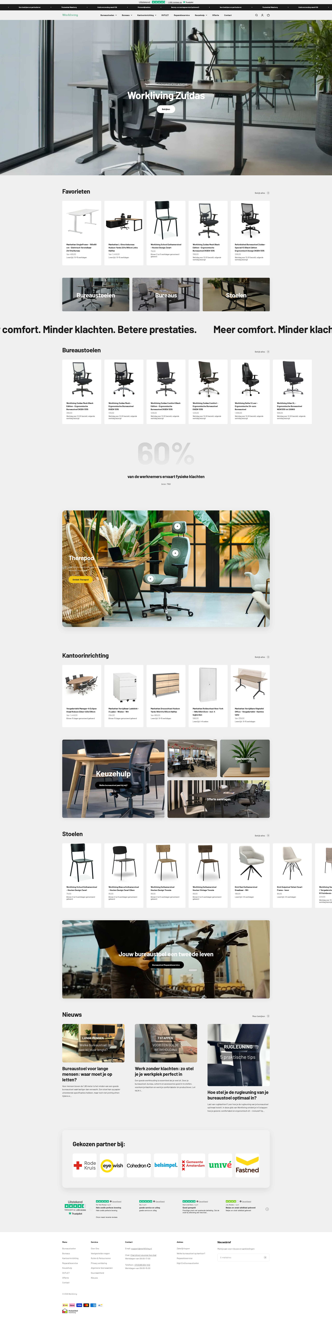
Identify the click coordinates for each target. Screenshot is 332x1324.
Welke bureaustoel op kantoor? (191, 1253)
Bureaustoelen (107, 15)
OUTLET (165, 15)
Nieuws (94, 1277)
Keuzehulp (200, 15)
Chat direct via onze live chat (143, 1255)
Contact (228, 15)
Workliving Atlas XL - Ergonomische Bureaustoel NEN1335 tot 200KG (289, 406)
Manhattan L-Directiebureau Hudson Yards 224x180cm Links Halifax (123, 247)
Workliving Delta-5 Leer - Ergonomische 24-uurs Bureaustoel (246, 406)
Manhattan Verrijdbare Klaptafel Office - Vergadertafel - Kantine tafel (249, 711)
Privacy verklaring (99, 1263)
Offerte (215, 15)
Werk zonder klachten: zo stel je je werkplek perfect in (164, 1071)
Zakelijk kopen (183, 1248)
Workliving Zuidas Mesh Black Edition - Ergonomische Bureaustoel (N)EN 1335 (206, 247)
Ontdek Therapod (81, 579)
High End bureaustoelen (188, 1263)
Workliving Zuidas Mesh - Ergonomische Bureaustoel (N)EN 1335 (121, 406)
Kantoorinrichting (145, 15)
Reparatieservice (182, 15)
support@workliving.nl (141, 1248)
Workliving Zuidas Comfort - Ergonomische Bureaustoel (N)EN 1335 (205, 406)
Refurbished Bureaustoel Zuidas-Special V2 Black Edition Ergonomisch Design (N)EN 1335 (250, 247)
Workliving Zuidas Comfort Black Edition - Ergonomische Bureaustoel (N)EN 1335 (166, 406)
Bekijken (166, 109)
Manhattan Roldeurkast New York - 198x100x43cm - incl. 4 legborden (208, 711)
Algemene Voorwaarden (102, 1268)
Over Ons (95, 1248)
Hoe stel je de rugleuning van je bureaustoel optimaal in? (238, 1094)
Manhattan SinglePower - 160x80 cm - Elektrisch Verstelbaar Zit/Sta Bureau (81, 247)
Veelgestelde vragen (100, 1253)
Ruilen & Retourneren (101, 1258)
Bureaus (126, 15)
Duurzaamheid (97, 1273)
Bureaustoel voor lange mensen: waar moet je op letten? (87, 1074)
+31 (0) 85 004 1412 (142, 1265)
